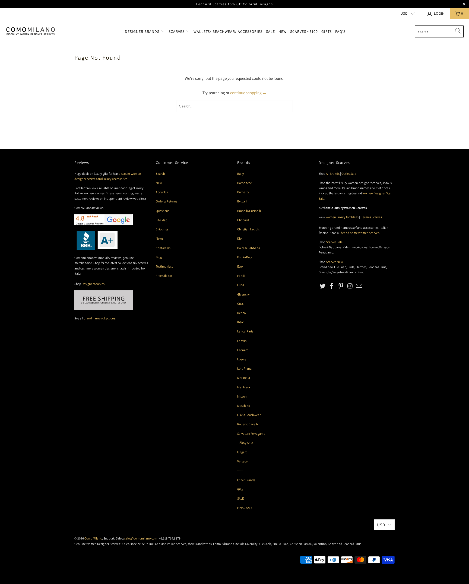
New (282, 31)
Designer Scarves (93, 284)
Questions (162, 211)
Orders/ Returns (166, 201)
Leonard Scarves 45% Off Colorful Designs (234, 4)
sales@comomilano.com (140, 538)
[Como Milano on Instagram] (350, 286)
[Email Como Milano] (359, 286)
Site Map (161, 220)
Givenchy (243, 294)
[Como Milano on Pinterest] (341, 286)
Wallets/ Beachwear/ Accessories (228, 31)
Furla (240, 285)
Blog (159, 257)
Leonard (243, 350)
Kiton (241, 322)
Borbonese (244, 183)
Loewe (241, 359)
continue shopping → (248, 92)
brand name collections (99, 318)
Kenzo (241, 313)
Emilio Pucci (245, 257)
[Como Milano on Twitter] (323, 286)
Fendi (241, 276)
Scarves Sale (334, 242)
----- (240, 470)
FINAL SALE (244, 508)
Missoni (242, 396)
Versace (242, 461)
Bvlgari (242, 201)
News (159, 238)
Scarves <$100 (304, 31)
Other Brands (246, 480)
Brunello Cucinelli (249, 211)
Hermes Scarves (371, 217)
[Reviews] (96, 248)
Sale (270, 31)
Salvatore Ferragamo (251, 433)
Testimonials (164, 266)
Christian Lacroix (248, 229)
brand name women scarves (360, 233)
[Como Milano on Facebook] (332, 286)
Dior (240, 238)
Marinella (243, 378)
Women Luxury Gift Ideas (342, 217)
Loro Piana (244, 368)
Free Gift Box (164, 276)
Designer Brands (142, 31)
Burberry (243, 192)
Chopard (243, 220)
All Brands (333, 174)
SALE (240, 498)
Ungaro (242, 452)
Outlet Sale (348, 174)
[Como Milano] (30, 31)
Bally (240, 174)
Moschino (243, 406)
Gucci (240, 303)
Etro (240, 266)
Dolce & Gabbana (248, 248)
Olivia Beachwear (249, 415)
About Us (162, 192)
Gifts (326, 31)
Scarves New (334, 262)
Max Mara (243, 387)
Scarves (177, 31)
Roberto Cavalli (247, 424)
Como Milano (93, 538)
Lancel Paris (245, 331)
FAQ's (340, 31)
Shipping (162, 229)
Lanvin (242, 341)
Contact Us (163, 248)
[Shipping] (103, 309)
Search (160, 174)
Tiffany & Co (245, 443)
